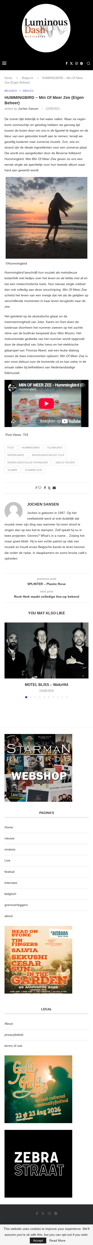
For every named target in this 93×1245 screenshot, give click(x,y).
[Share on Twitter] (49, 488)
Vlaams (12, 470)
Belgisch (27, 78)
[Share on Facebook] (45, 488)
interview (11, 883)
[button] (8, 660)
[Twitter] (71, 63)
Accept (38, 1240)
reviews (10, 849)
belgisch (10, 894)
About (9, 1023)
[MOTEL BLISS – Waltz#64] (46, 650)
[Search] (88, 63)
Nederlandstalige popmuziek (27, 462)
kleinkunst (55, 447)
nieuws (9, 838)
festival (9, 871)
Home (8, 78)
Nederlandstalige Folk (48, 455)
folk (10, 447)
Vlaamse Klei (33, 470)
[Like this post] (39, 488)
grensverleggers (16, 905)
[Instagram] (76, 63)
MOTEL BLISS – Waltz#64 (46, 685)
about (9, 916)
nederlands (15, 455)
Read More (57, 1240)
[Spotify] (81, 63)
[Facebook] (66, 63)
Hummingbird (31, 447)
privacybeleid (14, 1034)
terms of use (13, 1046)
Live (7, 860)
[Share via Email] (54, 488)
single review (65, 462)
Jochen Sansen (28, 108)
